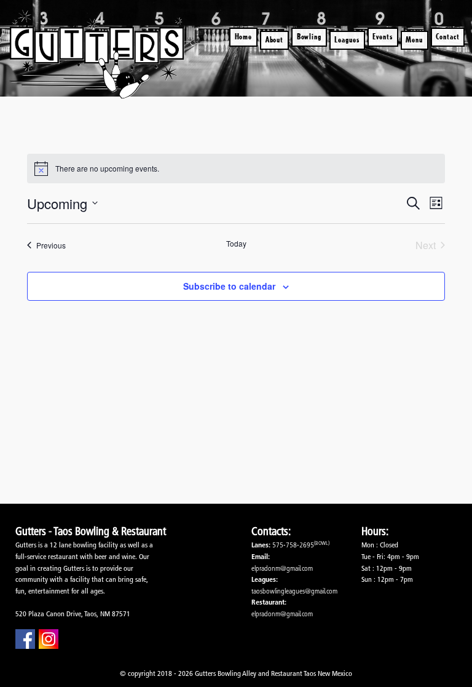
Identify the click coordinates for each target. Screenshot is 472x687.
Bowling (309, 36)
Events (382, 36)
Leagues (347, 39)
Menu (414, 39)
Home (244, 36)
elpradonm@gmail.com (282, 568)
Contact (448, 36)
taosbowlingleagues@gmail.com (294, 590)
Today (236, 243)
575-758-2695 (293, 544)
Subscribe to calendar (229, 286)
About (275, 39)
